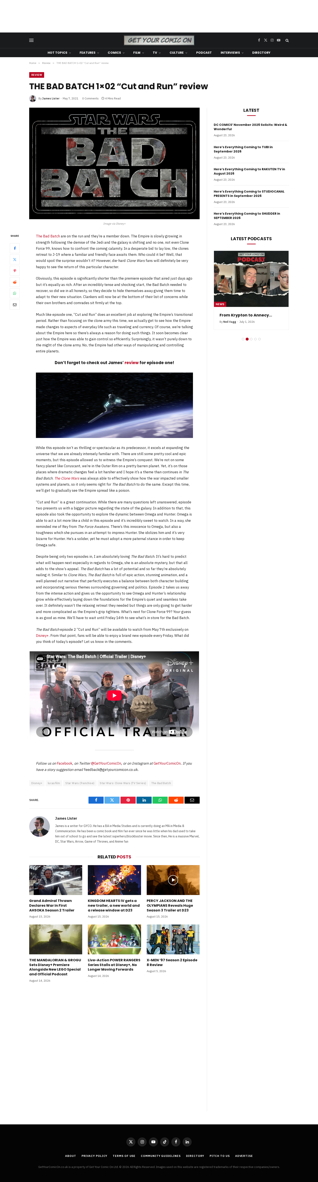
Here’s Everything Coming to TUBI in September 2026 (243, 149)
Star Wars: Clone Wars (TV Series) (123, 783)
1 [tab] (243, 344)
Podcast (204, 52)
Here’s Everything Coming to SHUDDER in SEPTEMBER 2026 (247, 215)
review (132, 362)
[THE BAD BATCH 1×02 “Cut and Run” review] (114, 163)
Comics (114, 52)
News (220, 304)
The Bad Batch (48, 236)
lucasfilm (54, 783)
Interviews (230, 52)
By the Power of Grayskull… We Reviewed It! (251, 318)
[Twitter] (15, 259)
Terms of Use (124, 1156)
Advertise (244, 1156)
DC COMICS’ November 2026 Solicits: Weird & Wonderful (250, 127)
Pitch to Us (220, 1156)
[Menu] (31, 40)
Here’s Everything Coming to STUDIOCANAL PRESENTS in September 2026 (249, 193)
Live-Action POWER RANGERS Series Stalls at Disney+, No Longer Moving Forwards (114, 965)
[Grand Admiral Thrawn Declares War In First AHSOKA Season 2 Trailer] (55, 880)
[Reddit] (15, 282)
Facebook (64, 763)
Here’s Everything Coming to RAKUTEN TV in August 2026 (249, 171)
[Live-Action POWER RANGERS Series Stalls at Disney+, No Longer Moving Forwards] (114, 939)
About (70, 1156)
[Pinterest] (15, 271)
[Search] (287, 40)
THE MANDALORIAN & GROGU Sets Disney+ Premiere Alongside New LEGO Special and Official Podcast (55, 967)
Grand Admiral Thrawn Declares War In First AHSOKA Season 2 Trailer (51, 905)
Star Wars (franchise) (79, 783)
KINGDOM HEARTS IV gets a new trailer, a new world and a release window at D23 (114, 905)
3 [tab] (251, 344)
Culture (177, 52)
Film (136, 52)
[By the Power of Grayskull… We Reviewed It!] (251, 279)
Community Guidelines (160, 1156)
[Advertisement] (159, 16)
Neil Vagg (229, 327)
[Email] (15, 305)
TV (155, 52)
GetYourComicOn (167, 763)
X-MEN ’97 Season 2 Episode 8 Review (172, 962)
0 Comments (90, 98)
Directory (261, 52)
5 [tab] (259, 344)
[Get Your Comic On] (159, 40)
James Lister (50, 98)
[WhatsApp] (15, 293)
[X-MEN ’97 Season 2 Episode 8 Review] (173, 939)
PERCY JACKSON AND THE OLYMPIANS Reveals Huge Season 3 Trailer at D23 (170, 905)
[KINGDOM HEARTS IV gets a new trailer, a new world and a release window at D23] (114, 880)
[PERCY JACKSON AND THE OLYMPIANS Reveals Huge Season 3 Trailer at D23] (173, 880)
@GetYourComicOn (106, 763)
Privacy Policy (95, 1156)
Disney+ (42, 635)
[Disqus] (114, 1051)
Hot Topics (57, 52)
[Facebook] (15, 248)
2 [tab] (247, 344)
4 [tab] (255, 344)
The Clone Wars (66, 478)
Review (36, 75)
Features (87, 52)
